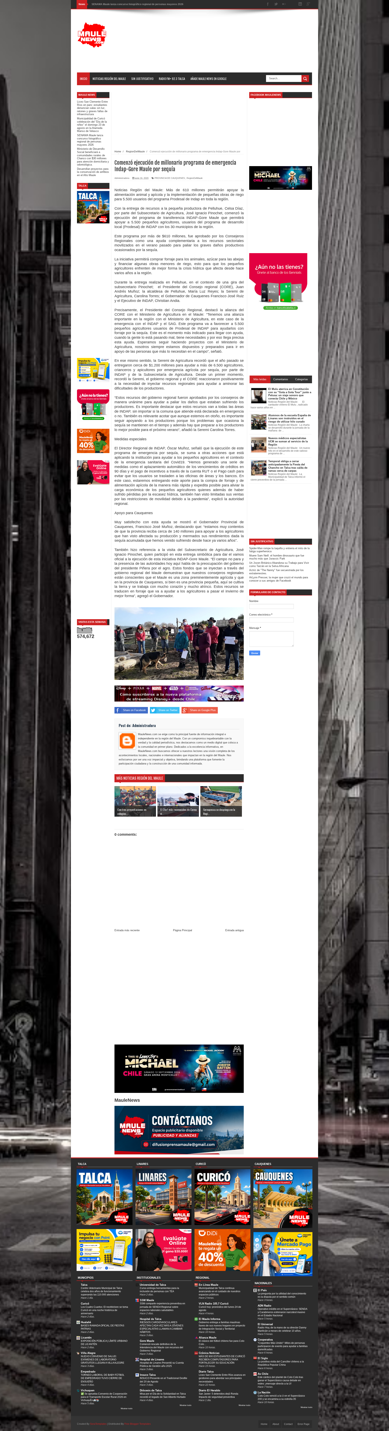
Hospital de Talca (150, 1319)
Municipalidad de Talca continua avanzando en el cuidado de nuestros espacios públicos (219, 1291)
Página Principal (182, 930)
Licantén (86, 1337)
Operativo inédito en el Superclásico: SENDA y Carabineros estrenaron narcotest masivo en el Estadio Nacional (282, 1312)
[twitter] (276, 4)
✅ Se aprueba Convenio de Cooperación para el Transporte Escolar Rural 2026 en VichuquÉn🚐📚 (104, 1397)
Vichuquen (87, 1390)
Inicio (83, 78)
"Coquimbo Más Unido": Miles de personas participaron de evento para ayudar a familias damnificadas (283, 1346)
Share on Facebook (134, 710)
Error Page (304, 1424)
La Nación (264, 1392)
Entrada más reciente (127, 930)
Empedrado (88, 1371)
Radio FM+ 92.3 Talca (172, 78)
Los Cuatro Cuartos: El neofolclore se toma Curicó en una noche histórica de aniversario (104, 1310)
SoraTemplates (98, 1424)
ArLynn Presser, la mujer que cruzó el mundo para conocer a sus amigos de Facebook (278, 579)
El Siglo (263, 1358)
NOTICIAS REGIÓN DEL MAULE (109, 78)
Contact (288, 1424)
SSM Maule (147, 1300)
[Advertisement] (238, 44)
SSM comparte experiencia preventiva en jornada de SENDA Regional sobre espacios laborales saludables (162, 1306)
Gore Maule (147, 1340)
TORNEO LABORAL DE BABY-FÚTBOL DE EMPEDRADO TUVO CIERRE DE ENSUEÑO (102, 1378)
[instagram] (292, 4)
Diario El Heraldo (209, 1390)
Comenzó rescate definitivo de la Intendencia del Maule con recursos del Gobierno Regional (161, 1347)
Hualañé (86, 1322)
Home (264, 1424)
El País (262, 1290)
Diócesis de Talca (151, 1390)
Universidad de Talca (153, 1284)
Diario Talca (206, 1371)
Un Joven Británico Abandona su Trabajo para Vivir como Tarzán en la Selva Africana (279, 564)
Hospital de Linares (152, 1359)
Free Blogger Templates (137, 1424)
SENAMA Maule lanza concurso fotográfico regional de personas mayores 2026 (90, 140)
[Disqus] (179, 989)
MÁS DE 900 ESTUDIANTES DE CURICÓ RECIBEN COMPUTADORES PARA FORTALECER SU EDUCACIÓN (222, 1359)
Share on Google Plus (203, 710)
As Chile (263, 1373)
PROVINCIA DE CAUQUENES (170, 178)
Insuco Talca (148, 1374)
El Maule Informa (209, 1319)
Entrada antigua (234, 930)
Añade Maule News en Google (208, 78)
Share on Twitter (167, 710)
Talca (84, 1284)
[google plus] (308, 4)
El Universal (265, 1324)
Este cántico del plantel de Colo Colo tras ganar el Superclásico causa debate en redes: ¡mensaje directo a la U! (280, 1380)
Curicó (85, 1303)
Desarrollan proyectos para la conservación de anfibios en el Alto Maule (93, 172)
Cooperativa (265, 1339)
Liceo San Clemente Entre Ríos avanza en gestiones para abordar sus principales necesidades (222, 1378)
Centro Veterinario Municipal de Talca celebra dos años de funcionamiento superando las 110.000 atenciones (101, 1291)
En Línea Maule (208, 1284)
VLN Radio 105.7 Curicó (214, 1303)
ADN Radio (264, 1305)
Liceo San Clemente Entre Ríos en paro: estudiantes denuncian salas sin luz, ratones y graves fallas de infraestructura (92, 108)
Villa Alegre (88, 1353)
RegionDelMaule (195, 178)
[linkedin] (300, 4)
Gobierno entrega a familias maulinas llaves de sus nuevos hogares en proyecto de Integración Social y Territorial (222, 1325)
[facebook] (268, 4)
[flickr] (284, 4)
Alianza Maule (207, 1337)
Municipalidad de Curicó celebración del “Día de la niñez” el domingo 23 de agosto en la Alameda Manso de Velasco (92, 125)
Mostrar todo (127, 1408)
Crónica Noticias (209, 1353)
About (276, 1424)
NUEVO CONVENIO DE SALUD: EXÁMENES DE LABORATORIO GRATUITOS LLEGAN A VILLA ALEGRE (102, 1359)
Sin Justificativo (142, 78)
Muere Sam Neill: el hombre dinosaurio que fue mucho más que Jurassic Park (276, 557)
